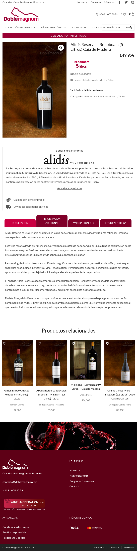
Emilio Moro (86, 394)
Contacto (96, 2)
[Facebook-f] (119, 2)
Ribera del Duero (107, 96)
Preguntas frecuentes (82, 481)
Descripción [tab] (20, 222)
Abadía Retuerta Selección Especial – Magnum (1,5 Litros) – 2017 (51, 394)
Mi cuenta (109, 2)
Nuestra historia (79, 475)
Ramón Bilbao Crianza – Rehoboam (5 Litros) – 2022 (17, 394)
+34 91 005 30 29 (13, 490)
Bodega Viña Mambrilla (69, 150)
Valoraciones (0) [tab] (84, 222)
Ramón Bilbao (17, 404)
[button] (21, 27)
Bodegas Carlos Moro (120, 404)
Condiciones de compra (16, 527)
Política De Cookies (14, 537)
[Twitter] (126, 2)
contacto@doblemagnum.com (20, 481)
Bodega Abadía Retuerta (51, 404)
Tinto (121, 96)
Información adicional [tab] (51, 220)
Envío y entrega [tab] (115, 222)
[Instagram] (132, 2)
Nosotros (82, 2)
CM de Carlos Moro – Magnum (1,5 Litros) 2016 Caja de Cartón (120, 394)
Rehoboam (90, 96)
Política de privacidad (15, 532)
